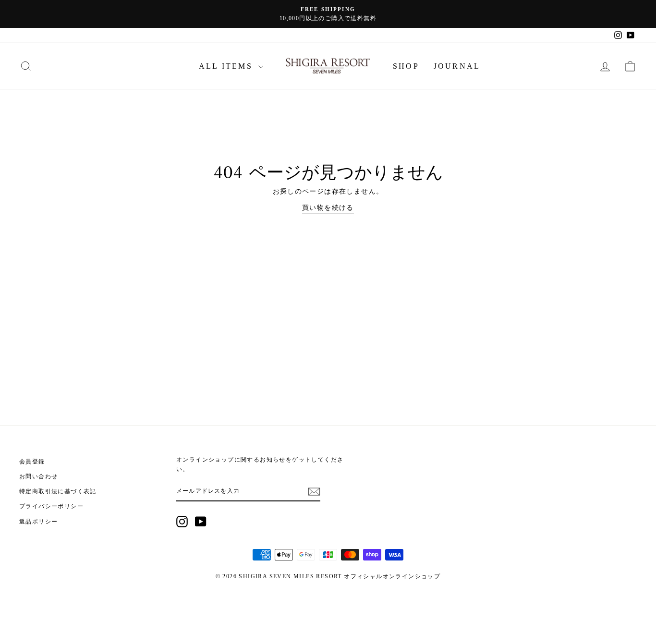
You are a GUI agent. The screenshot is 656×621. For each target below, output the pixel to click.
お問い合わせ (38, 476)
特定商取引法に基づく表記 (58, 491)
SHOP (406, 66)
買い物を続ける (328, 207)
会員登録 (32, 461)
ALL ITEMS (227, 66)
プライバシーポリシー (51, 506)
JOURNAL (457, 66)
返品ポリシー (38, 521)
